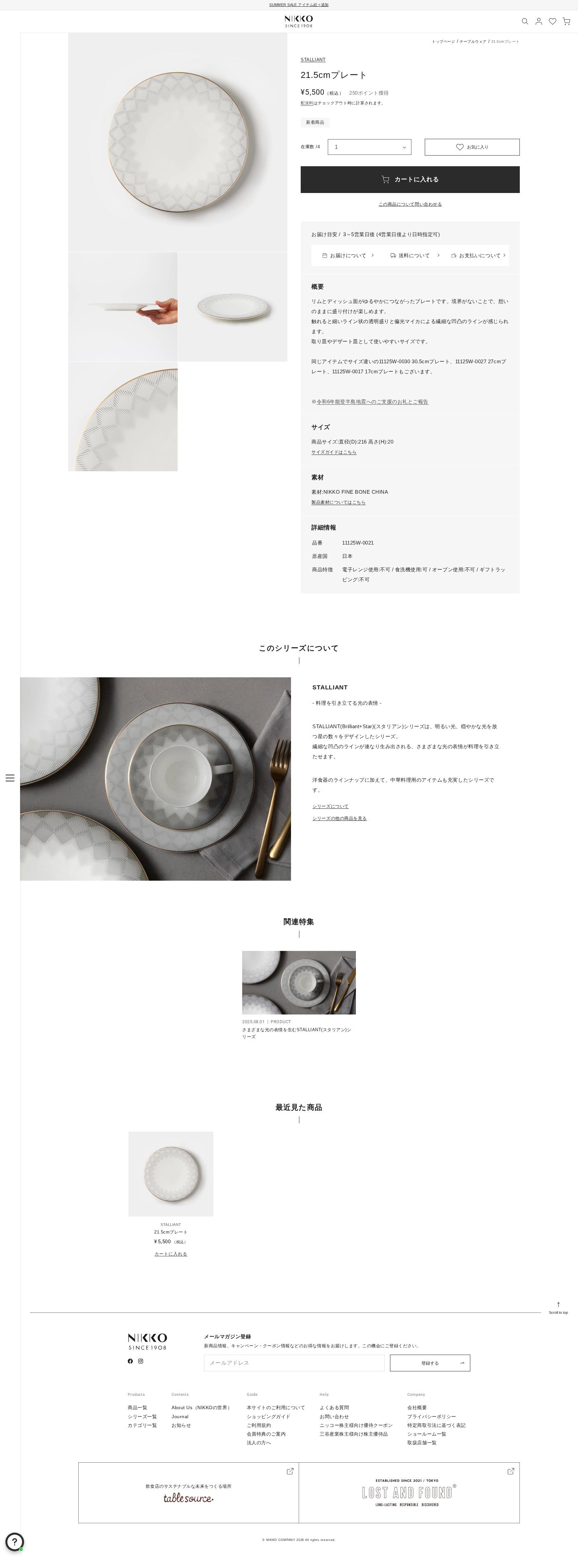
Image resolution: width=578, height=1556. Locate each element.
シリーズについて (330, 806)
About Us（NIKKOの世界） (202, 1407)
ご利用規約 (259, 1425)
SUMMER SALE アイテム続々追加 (299, 5)
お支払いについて (480, 255)
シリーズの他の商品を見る (339, 818)
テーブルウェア (473, 41)
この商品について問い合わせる (410, 204)
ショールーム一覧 (426, 1434)
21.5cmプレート (171, 1232)
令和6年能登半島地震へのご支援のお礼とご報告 (372, 401)
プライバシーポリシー (431, 1416)
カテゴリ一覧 (142, 1425)
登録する (430, 1363)
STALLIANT (313, 59)
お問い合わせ (334, 1416)
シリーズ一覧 (142, 1416)
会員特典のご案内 (266, 1434)
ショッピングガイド (269, 1416)
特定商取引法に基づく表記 (436, 1425)
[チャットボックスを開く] (14, 1542)
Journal (180, 1416)
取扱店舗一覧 (422, 1442)
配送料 (307, 103)
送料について (414, 255)
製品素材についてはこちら (338, 502)
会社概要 (417, 1407)
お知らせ (181, 1425)
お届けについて (348, 255)
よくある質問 (334, 1407)
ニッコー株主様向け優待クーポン (356, 1425)
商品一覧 (137, 1407)
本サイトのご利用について (276, 1407)
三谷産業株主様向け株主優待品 (354, 1434)
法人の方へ (259, 1442)
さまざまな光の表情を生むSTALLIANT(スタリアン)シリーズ (296, 1033)
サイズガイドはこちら (334, 452)
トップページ (443, 41)
